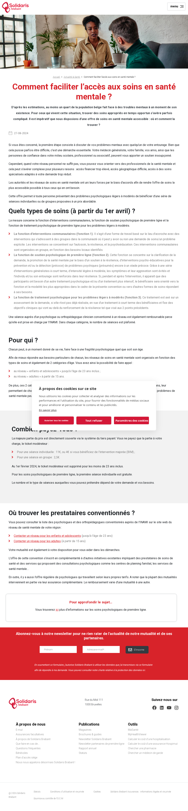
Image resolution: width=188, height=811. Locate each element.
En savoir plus (48, 410)
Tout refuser (93, 420)
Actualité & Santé (72, 77)
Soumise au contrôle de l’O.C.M (48, 798)
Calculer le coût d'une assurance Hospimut (153, 743)
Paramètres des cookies (131, 420)
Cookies (97, 791)
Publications (89, 724)
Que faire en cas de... (27, 743)
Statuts (83, 752)
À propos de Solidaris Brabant (33, 739)
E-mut (19, 729)
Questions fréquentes (28, 748)
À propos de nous (31, 724)
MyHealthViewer (137, 734)
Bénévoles (22, 752)
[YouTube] (169, 708)
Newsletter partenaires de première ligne (101, 743)
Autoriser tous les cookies (56, 420)
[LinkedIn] (162, 708)
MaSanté (133, 729)
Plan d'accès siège (26, 757)
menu (174, 6)
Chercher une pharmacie (142, 748)
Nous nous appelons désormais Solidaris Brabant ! (45, 762)
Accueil (56, 77)
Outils (133, 724)
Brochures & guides (90, 734)
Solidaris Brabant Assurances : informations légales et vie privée (140, 791)
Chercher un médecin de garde (145, 752)
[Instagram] (176, 708)
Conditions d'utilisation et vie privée (67, 791)
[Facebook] (154, 708)
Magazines (85, 729)
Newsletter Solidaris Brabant (95, 739)
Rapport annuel (87, 748)
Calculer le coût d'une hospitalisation (149, 739)
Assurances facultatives (30, 734)
